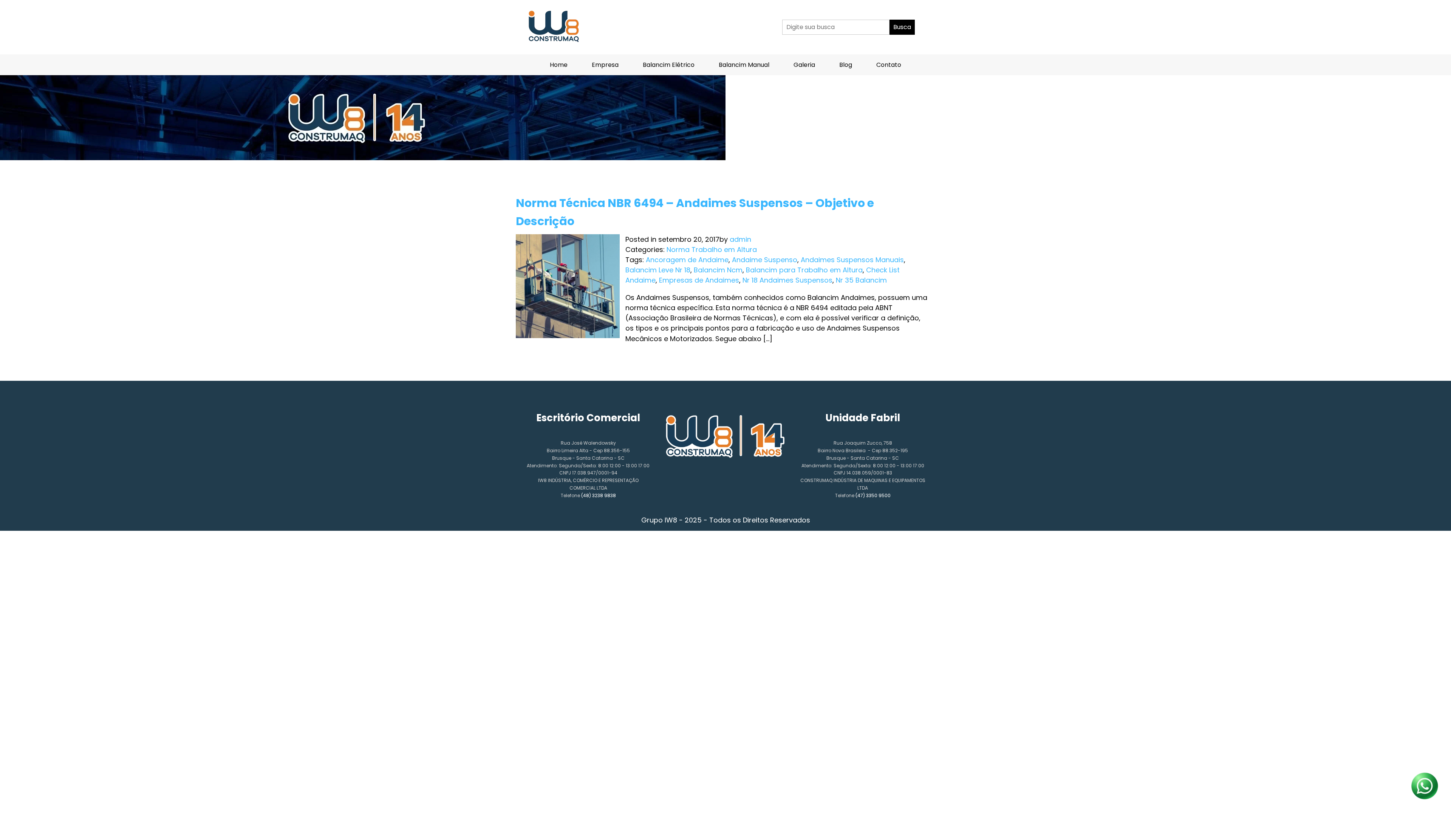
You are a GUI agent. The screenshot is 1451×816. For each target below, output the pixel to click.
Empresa (605, 64)
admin (740, 239)
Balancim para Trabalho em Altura (804, 270)
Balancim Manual (744, 64)
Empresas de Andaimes (699, 280)
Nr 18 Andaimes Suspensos (787, 280)
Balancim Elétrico (669, 64)
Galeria (804, 64)
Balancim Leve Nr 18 (657, 270)
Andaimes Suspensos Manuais (852, 259)
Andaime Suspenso (764, 259)
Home (559, 64)
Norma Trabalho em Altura (712, 249)
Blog (845, 64)
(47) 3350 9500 (873, 495)
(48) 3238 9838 (598, 495)
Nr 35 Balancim (861, 280)
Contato (888, 64)
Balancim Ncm (718, 270)
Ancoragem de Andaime (687, 259)
